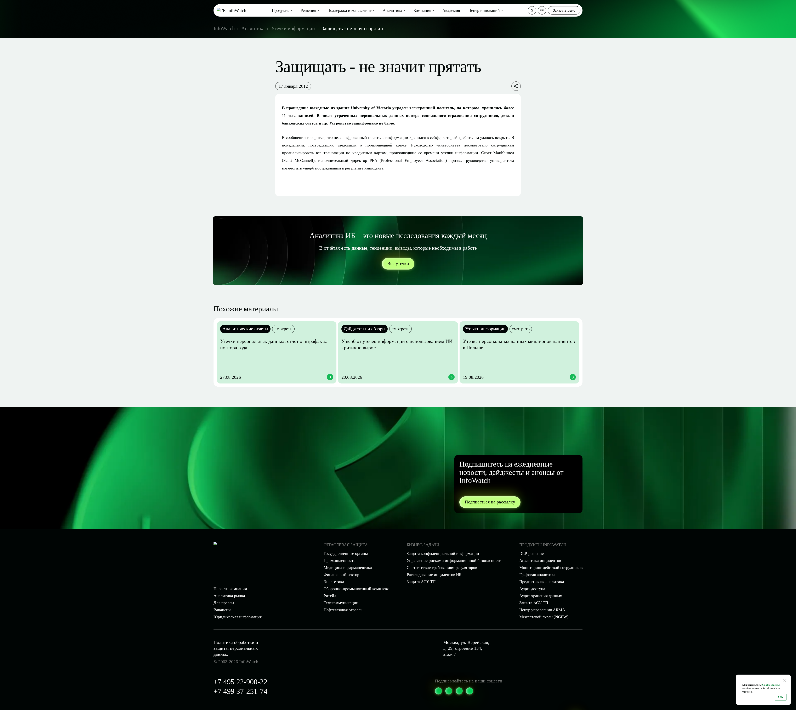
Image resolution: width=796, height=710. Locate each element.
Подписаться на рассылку (490, 501)
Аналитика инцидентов (540, 560)
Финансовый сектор (341, 574)
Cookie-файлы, (771, 684)
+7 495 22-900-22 (240, 682)
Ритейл (330, 595)
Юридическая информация (238, 616)
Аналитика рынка (229, 595)
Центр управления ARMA (542, 609)
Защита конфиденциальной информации (443, 553)
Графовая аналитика (537, 574)
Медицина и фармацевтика (348, 567)
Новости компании (230, 588)
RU (542, 10)
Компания (422, 10)
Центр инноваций (484, 10)
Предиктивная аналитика (541, 581)
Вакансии (222, 609)
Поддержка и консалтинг (349, 10)
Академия (451, 10)
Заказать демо (564, 10)
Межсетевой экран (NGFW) (544, 616)
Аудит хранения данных (540, 595)
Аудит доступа (532, 588)
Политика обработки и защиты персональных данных (236, 648)
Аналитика (392, 10)
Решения (308, 10)
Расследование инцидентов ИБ (434, 574)
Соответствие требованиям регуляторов (442, 567)
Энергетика (334, 581)
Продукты (280, 10)
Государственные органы (346, 553)
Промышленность (339, 560)
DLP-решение (531, 553)
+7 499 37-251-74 (240, 691)
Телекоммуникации (341, 602)
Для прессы (224, 602)
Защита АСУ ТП (421, 581)
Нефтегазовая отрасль (343, 609)
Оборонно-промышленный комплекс (356, 588)
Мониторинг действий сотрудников (550, 567)
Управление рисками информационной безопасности (454, 560)
